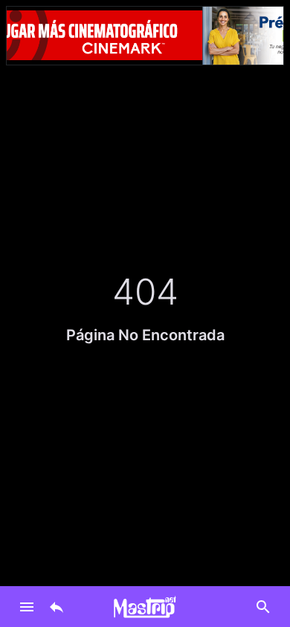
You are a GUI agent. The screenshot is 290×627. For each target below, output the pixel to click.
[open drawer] (27, 607)
